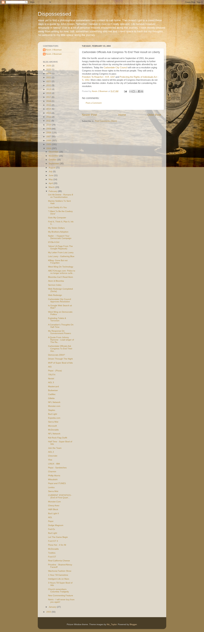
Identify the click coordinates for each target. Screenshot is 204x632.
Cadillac (52, 394)
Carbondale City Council (115, 67)
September (54, 163)
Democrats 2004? (56, 355)
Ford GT (52, 557)
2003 (49, 612)
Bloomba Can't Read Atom (60, 277)
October (53, 160)
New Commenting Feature (60, 595)
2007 (49, 137)
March (52, 187)
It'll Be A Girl (53, 242)
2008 (49, 132)
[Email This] (130, 91)
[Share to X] (136, 91)
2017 (49, 97)
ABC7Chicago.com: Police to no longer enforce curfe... (61, 272)
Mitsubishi (52, 479)
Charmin (52, 471)
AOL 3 (51, 382)
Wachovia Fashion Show (59, 571)
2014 (49, 109)
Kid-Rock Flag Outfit (57, 438)
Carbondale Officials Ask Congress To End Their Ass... (60, 348)
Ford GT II (53, 541)
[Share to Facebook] (139, 91)
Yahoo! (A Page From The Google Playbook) (60, 247)
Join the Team (55, 448)
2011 (48, 121)
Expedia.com (54, 418)
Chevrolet (52, 456)
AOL (50, 517)
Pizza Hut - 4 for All (57, 545)
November (54, 156)
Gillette (51, 398)
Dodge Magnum (55, 525)
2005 (49, 144)
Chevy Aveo (53, 505)
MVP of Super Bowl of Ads (60, 363)
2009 (49, 129)
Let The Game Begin (58, 537)
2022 (49, 77)
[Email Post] (125, 91)
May (51, 179)
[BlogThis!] (133, 91)
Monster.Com (54, 502)
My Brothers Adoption (58, 232)
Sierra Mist (53, 422)
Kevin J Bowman (54, 50)
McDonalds (53, 430)
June (51, 175)
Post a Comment (94, 103)
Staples (51, 410)
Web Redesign (55, 295)
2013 (49, 113)
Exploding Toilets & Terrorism (57, 319)
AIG (50, 367)
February (53, 191)
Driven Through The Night (60, 359)
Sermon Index (54, 285)
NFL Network (54, 402)
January (53, 607)
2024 (49, 73)
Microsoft (52, 426)
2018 (49, 93)
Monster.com (54, 406)
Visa (50, 460)
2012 (49, 117)
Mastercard (53, 386)
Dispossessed (54, 14)
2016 (49, 101)
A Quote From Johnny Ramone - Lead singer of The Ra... (61, 339)
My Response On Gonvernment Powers (59, 332)
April (51, 183)
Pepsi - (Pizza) (55, 371)
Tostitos (51, 553)
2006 (49, 140)
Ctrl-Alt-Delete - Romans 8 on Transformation (60, 196)
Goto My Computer (57, 218)
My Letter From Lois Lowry (60, 252)
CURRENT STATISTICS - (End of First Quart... (60, 496)
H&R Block (53, 509)
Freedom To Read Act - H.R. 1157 (98, 77)
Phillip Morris (54, 475)
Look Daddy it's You (57, 207)
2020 (49, 85)
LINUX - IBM (54, 464)
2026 (49, 66)
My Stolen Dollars (56, 228)
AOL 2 (51, 452)
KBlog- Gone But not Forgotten (58, 261)
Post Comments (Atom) (106, 121)
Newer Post (89, 114)
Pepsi (50, 521)
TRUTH (51, 375)
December (54, 152)
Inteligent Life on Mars (58, 579)
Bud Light (52, 414)
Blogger (133, 624)
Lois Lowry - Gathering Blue (61, 256)
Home (122, 114)
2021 (49, 81)
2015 (49, 105)
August (52, 167)
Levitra (51, 487)
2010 (49, 125)
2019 (49, 89)
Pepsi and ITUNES (57, 483)
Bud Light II (53, 513)
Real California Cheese (59, 561)
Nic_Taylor (112, 624)
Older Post (154, 114)
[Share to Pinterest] (142, 91)
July (51, 171)
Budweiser (53, 390)
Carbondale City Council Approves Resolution (59, 300)
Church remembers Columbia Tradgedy (58, 590)
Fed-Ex (51, 529)
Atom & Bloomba (56, 281)
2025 (49, 69)
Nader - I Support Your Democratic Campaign (59, 237)
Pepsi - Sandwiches (57, 468)
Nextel (51, 378)
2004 (49, 148)
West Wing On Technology (60, 267)
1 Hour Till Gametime (58, 575)
